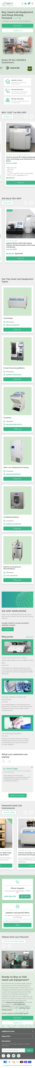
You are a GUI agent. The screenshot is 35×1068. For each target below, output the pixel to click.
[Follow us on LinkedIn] (18, 1056)
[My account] (25, 3)
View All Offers (9, 812)
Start (17, 925)
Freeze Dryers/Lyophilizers (14, 368)
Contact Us (17, 31)
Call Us (18, 26)
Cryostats (7, 418)
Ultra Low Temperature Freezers (16, 467)
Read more (29, 637)
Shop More (7, 203)
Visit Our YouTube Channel (13, 941)
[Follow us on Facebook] (3, 1056)
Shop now (17, 330)
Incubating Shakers (11, 517)
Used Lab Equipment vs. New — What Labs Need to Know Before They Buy (17, 660)
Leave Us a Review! (17, 795)
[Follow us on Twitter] (8, 1056)
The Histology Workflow (11, 734)
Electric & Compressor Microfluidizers (12, 568)
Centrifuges (8, 318)
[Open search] (22, 4)
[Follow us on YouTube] (13, 1056)
